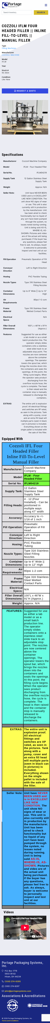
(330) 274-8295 (13, 981)
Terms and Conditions (10, 1021)
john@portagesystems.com (18, 991)
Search (41, 12)
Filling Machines (9, 48)
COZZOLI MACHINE (10, 55)
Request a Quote (26, 91)
